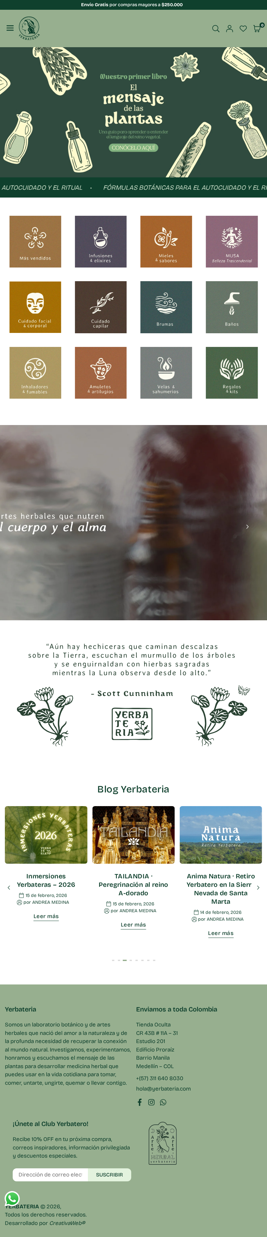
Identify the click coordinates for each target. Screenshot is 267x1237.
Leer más (46, 916)
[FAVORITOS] (243, 28)
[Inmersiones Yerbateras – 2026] (46, 835)
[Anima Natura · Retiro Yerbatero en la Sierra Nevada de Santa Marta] (221, 835)
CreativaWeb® (67, 1223)
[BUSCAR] (216, 28)
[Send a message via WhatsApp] (12, 1199)
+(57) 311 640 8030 (159, 1078)
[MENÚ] (10, 28)
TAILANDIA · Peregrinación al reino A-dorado (133, 884)
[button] (247, 116)
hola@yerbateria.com (163, 1089)
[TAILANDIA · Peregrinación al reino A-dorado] (133, 835)
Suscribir (109, 1175)
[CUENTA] (229, 28)
